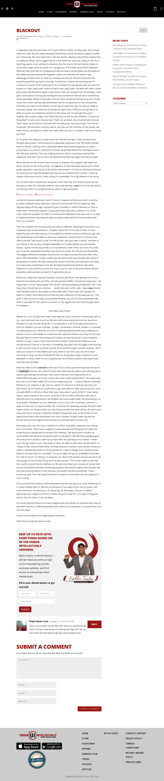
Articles (121, 12)
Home (41, 12)
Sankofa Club (87, 12)
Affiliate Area (133, 762)
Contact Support (136, 733)
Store (50, 12)
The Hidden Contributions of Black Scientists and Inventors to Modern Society (129, 57)
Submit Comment (89, 708)
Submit (25, 609)
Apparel (73, 12)
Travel (100, 12)
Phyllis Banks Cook (38, 621)
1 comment (66, 36)
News (56, 36)
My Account (111, 733)
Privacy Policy (134, 738)
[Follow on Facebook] (2, 9)
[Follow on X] (12, 9)
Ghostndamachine (28, 36)
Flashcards (61, 12)
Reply (94, 624)
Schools (110, 12)
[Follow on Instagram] (7, 9)
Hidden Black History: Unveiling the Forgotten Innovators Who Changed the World (129, 68)
